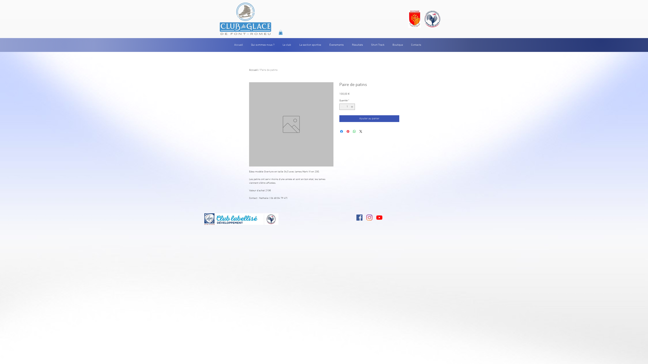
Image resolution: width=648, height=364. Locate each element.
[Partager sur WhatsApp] (354, 131)
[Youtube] (379, 218)
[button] (281, 32)
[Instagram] (369, 218)
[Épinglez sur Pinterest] (348, 131)
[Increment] (352, 107)
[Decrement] (342, 107)
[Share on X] (361, 131)
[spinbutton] (347, 107)
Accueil (253, 70)
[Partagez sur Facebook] (342, 131)
